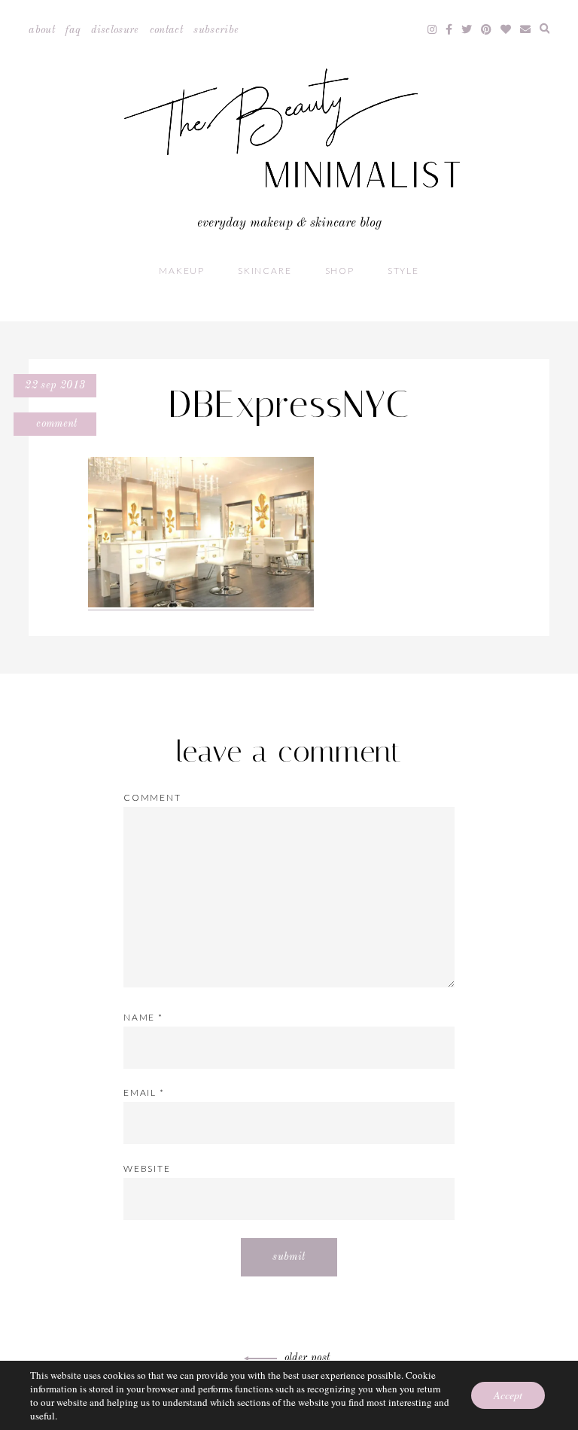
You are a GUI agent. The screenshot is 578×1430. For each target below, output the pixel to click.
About (42, 30)
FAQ (73, 30)
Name (143, 1017)
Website (147, 1168)
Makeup (182, 270)
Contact (166, 30)
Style (403, 270)
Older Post (307, 1357)
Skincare (264, 270)
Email (144, 1092)
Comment (55, 423)
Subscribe (216, 30)
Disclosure (115, 30)
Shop (339, 270)
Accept (508, 1395)
